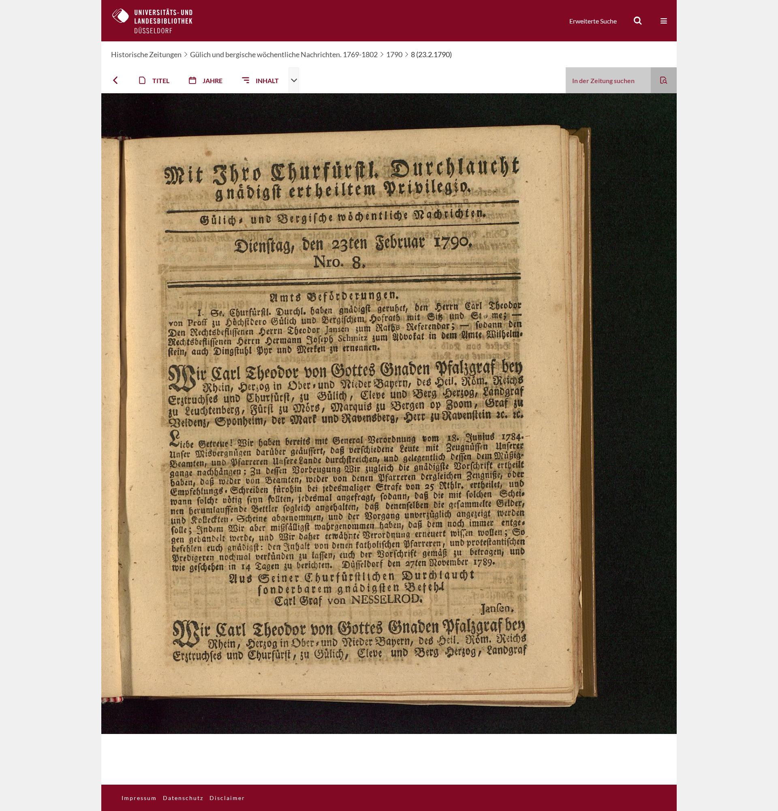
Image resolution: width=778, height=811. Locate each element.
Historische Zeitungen (146, 54)
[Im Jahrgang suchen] (664, 80)
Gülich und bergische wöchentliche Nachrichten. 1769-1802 (284, 54)
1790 (394, 54)
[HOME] (158, 20)
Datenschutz (183, 797)
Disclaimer (227, 797)
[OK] (638, 20)
